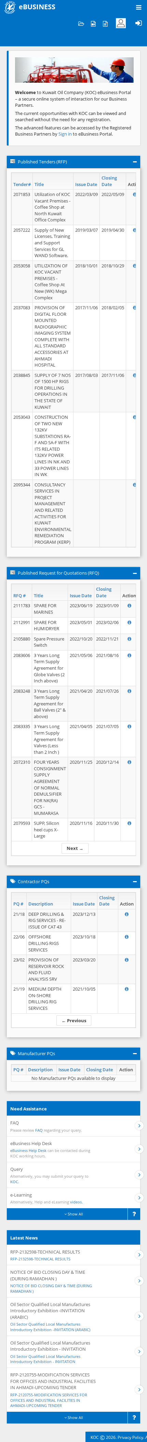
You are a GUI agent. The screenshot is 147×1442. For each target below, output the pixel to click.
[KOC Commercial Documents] (81, 23)
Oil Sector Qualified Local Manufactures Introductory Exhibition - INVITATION (45, 1359)
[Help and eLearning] (93, 23)
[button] (24, 70)
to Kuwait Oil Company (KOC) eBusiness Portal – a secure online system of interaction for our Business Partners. (73, 98)
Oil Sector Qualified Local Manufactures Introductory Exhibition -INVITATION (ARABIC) (50, 1327)
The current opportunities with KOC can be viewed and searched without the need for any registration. (70, 116)
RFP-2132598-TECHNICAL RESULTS (40, 1258)
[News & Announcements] (105, 23)
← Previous (74, 1020)
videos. (76, 1201)
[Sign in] (138, 23)
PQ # (18, 904)
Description (40, 904)
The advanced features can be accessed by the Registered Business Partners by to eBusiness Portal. (73, 131)
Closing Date (109, 181)
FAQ (39, 1130)
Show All (75, 1213)
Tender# (22, 184)
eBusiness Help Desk (28, 1150)
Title (39, 184)
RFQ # (19, 595)
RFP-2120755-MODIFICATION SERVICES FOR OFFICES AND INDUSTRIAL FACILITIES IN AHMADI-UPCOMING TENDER (48, 1400)
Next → (75, 848)
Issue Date (86, 184)
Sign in (65, 134)
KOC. (14, 1181)
